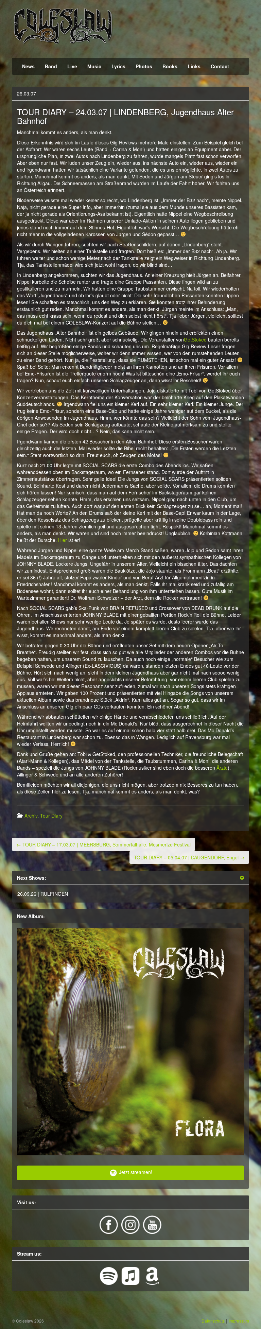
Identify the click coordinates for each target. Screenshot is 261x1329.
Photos (144, 66)
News (28, 66)
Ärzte (222, 767)
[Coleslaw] (63, 25)
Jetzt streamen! (135, 1172)
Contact (220, 66)
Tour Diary (51, 815)
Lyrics (118, 66)
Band (51, 66)
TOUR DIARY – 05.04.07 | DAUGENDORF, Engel (189, 857)
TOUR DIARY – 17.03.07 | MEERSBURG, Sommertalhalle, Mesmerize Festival (103, 844)
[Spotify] (109, 1275)
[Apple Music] (131, 1275)
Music (94, 66)
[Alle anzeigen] (242, 878)
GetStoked (195, 339)
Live (72, 66)
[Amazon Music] (152, 1275)
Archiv (30, 815)
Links (194, 66)
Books (169, 66)
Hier (62, 540)
